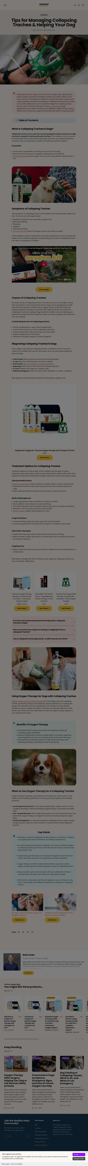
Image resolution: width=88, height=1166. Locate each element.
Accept (76, 1154)
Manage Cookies (79, 1159)
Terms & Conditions (16, 1164)
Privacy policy (5, 1164)
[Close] (86, 1152)
